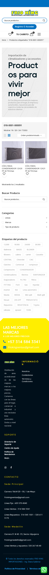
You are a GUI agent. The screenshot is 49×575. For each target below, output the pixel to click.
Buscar (43, 199)
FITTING (7, 285)
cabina (18, 254)
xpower (18, 310)
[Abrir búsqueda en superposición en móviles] (24, 20)
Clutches (7, 264)
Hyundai (36, 285)
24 (19, 130)
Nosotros (26, 371)
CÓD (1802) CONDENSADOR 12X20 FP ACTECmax (12, 168)
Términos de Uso (36, 569)
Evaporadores (9, 280)
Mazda (6, 295)
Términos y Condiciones (27, 380)
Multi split (41, 295)
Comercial (20, 264)
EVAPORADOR (39, 275)
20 (16, 130)
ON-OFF (17, 300)
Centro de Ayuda (11, 448)
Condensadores (10, 275)
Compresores (9, 269)
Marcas (8, 222)
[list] (5, 135)
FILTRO (23, 280)
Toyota (36, 305)
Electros (25, 275)
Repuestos (8, 305)
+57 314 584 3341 (23, 342)
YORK (28, 310)
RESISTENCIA (22, 305)
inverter (7, 290)
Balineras (7, 249)
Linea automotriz (30, 290)
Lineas (7, 218)
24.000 (27, 244)
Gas (26, 285)
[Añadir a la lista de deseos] (4, 174)
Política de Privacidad (15, 569)
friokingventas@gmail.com (23, 347)
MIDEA (17, 295)
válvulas (7, 310)
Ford (17, 285)
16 (12, 130)
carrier (28, 254)
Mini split (28, 295)
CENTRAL (8, 259)
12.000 (6, 244)
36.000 (37, 244)
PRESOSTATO (32, 300)
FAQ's (6, 458)
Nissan (6, 300)
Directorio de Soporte (10, 443)
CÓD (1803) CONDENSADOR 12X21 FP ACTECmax (35, 168)
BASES (19, 249)
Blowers (7, 254)
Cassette (39, 254)
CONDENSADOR (27, 269)
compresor (33, 264)
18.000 (17, 244)
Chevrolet (20, 259)
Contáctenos (27, 375)
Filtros (33, 280)
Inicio (4, 40)
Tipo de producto (12, 227)
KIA (16, 290)
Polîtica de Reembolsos (9, 453)
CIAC (31, 259)
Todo (24, 130)
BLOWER (30, 249)
